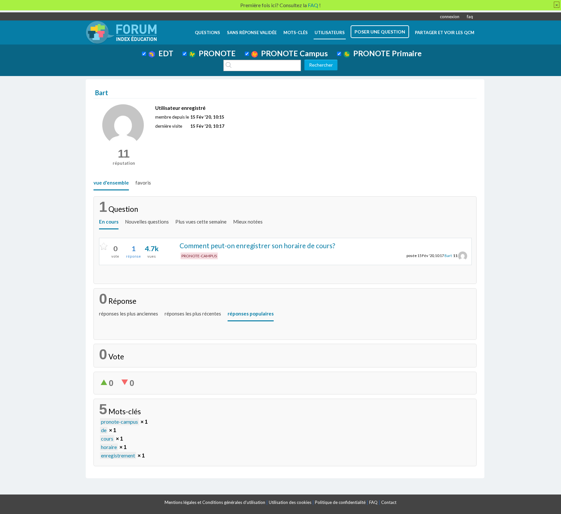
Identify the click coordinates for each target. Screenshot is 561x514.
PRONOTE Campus (293, 53)
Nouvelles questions (147, 222)
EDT (164, 53)
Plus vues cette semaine (201, 222)
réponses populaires (251, 313)
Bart (448, 255)
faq (470, 16)
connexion (449, 16)
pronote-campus (119, 421)
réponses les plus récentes (193, 313)
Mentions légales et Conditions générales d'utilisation (215, 502)
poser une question (380, 31)
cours (107, 438)
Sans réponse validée (252, 32)
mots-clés (295, 32)
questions (207, 32)
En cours (108, 222)
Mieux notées (248, 222)
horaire (109, 447)
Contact (388, 502)
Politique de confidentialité (340, 502)
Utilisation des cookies (290, 502)
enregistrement (118, 455)
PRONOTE (215, 53)
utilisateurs (330, 32)
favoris (143, 183)
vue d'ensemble (111, 183)
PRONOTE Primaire (386, 53)
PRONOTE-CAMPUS (199, 255)
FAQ (373, 502)
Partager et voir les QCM (444, 32)
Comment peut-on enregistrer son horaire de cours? (257, 245)
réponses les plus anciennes (128, 313)
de (103, 430)
